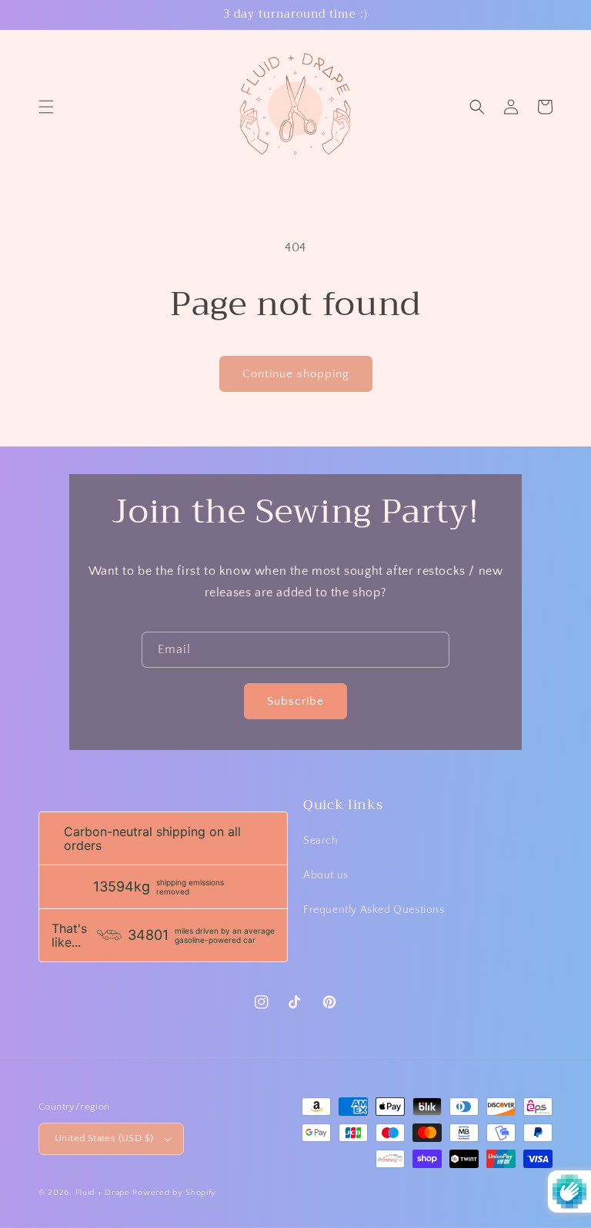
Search (321, 841)
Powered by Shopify (174, 1192)
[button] (46, 107)
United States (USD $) (104, 1138)
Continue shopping (295, 373)
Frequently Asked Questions (374, 910)
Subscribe (295, 701)
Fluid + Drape (102, 1192)
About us (326, 875)
